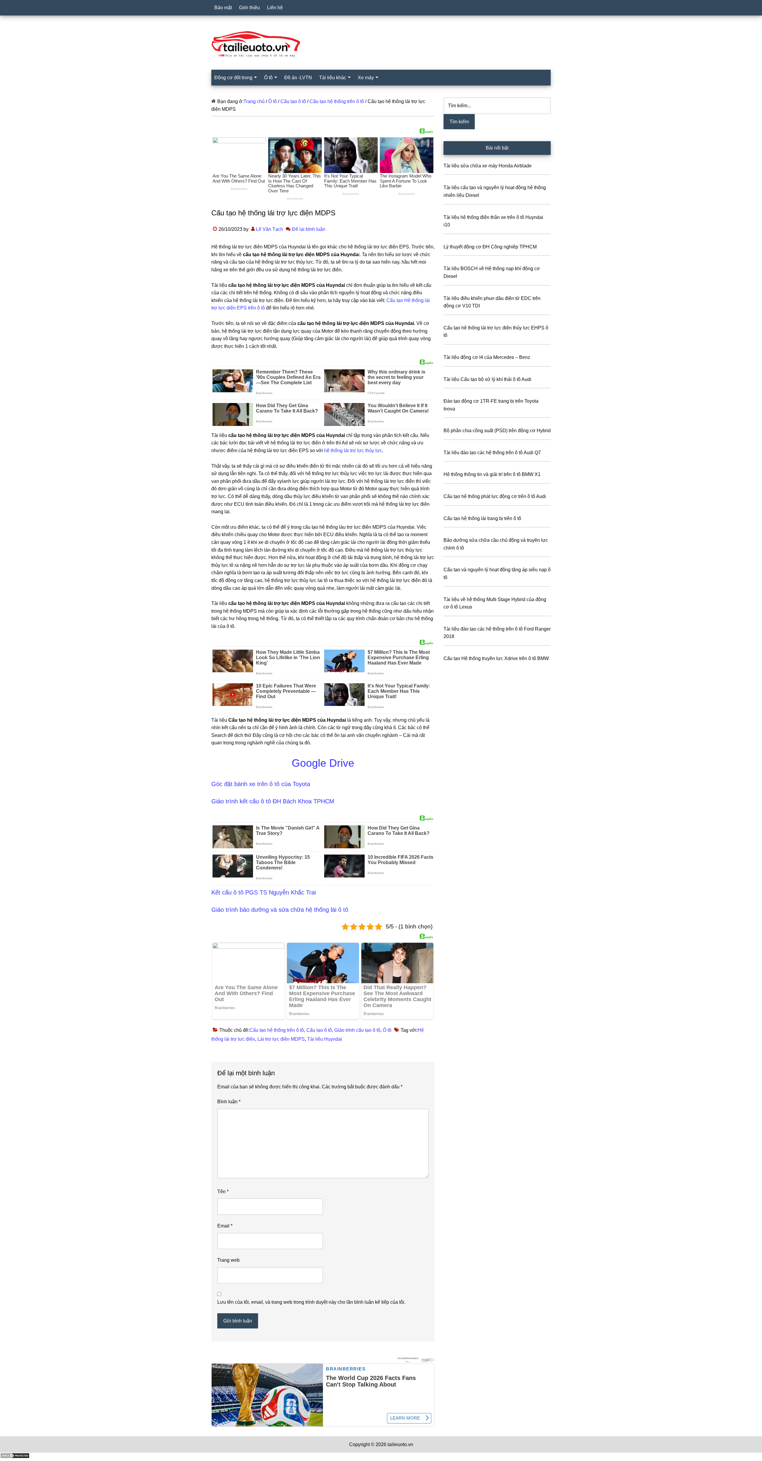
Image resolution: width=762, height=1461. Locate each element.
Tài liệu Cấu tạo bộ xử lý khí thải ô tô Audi (487, 379)
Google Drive (323, 763)
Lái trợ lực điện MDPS (281, 1039)
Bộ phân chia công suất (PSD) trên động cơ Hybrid (497, 430)
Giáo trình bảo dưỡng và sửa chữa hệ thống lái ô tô (279, 909)
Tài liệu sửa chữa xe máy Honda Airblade (488, 165)
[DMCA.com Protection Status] (15, 1457)
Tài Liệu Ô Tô (381, 44)
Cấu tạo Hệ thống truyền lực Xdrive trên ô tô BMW (496, 658)
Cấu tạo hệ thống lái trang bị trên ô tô (482, 518)
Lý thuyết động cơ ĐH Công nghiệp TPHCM (490, 246)
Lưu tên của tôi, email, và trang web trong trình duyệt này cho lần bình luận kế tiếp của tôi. (311, 1302)
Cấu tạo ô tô (319, 1030)
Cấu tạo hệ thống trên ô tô (276, 1030)
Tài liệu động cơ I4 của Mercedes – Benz (487, 357)
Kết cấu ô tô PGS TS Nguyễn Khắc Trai (263, 892)
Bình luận (229, 1101)
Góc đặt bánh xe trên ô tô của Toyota (260, 784)
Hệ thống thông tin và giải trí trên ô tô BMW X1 (492, 474)
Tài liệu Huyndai (324, 1039)
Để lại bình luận (308, 229)
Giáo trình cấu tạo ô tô (357, 1030)
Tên (223, 1191)
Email (224, 1225)
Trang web (228, 1260)
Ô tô (387, 1030)
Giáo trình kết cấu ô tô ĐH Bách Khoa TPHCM (272, 801)
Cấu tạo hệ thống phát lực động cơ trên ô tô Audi (495, 496)
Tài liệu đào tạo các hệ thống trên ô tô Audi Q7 (492, 452)
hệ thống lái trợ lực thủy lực (353, 450)
